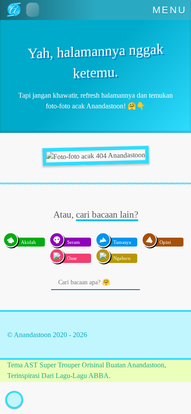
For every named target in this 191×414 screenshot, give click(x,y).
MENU (169, 10)
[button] (32, 10)
